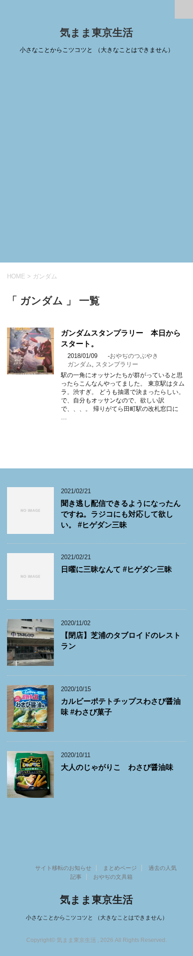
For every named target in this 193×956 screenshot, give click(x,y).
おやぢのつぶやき (134, 355)
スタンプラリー (117, 364)
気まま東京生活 (96, 32)
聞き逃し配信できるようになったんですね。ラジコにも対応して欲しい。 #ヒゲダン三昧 (121, 514)
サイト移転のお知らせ (63, 868)
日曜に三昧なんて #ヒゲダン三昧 (116, 569)
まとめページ (120, 868)
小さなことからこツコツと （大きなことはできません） (97, 917)
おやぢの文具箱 (113, 877)
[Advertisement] (96, 161)
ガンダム (79, 364)
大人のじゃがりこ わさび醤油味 (117, 767)
